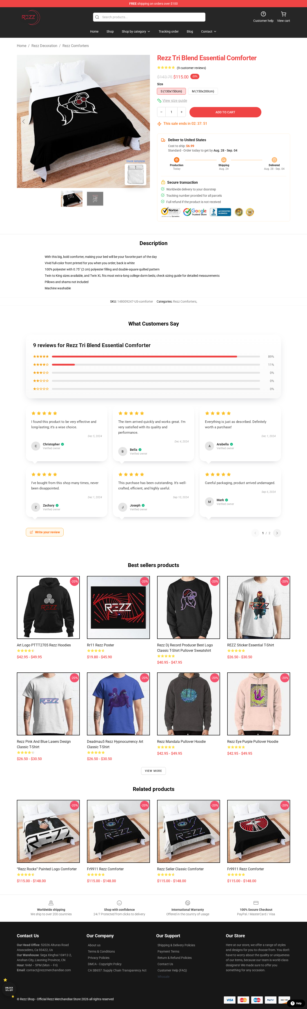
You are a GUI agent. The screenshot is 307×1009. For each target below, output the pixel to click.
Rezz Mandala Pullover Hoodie (181, 741)
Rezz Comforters (75, 46)
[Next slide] (143, 121)
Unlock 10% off (9, 989)
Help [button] (299, 1003)
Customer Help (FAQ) (172, 970)
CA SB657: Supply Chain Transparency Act (117, 970)
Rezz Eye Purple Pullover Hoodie (252, 741)
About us (94, 945)
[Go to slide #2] (95, 199)
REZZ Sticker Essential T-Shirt (250, 645)
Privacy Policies (98, 958)
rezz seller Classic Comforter (180, 869)
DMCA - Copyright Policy (105, 964)
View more (153, 770)
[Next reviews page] (277, 533)
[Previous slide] (24, 121)
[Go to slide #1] (71, 199)
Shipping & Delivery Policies (176, 945)
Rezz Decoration (44, 46)
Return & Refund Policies (175, 958)
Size (160, 84)
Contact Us (165, 964)
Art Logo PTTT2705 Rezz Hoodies (44, 645)
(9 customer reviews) (191, 68)
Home (21, 46)
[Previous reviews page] (255, 533)
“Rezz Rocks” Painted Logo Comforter (47, 869)
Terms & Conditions (101, 951)
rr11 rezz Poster (100, 645)
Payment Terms (168, 951)
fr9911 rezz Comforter (105, 869)
